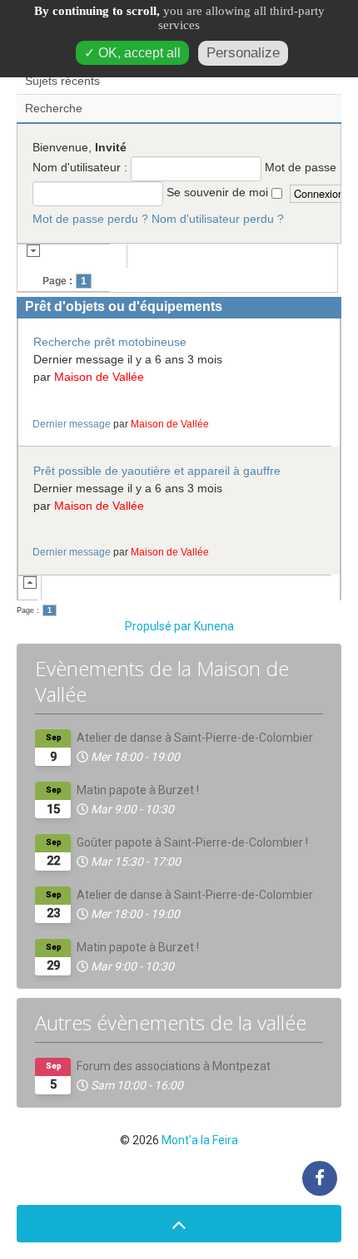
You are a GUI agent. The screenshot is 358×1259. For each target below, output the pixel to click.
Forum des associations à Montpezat (174, 1066)
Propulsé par (159, 626)
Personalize (243, 53)
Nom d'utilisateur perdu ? (218, 218)
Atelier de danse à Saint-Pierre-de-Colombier (195, 737)
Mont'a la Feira (200, 1140)
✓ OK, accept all (132, 53)
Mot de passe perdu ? (90, 218)
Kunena (214, 626)
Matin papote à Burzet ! (138, 790)
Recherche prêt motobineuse (109, 341)
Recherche (53, 108)
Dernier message (71, 423)
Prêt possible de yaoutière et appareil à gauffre (157, 470)
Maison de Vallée (99, 376)
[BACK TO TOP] (179, 1223)
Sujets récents (62, 80)
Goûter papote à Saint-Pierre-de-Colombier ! (192, 842)
